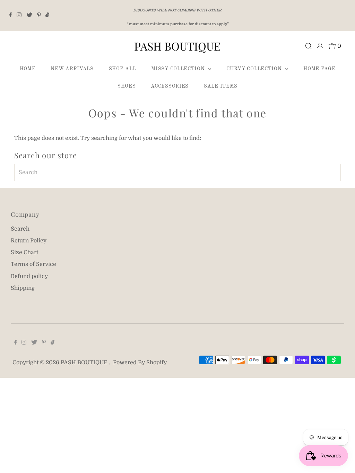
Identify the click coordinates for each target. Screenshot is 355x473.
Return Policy (28, 241)
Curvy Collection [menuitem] (254, 68)
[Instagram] (19, 15)
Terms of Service (33, 264)
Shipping (23, 288)
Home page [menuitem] (319, 68)
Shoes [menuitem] (127, 86)
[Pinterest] (39, 15)
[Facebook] (10, 15)
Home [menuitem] (28, 68)
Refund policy (29, 276)
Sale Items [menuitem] (220, 86)
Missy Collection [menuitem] (178, 68)
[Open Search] (308, 46)
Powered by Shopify (140, 362)
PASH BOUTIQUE (177, 45)
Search (20, 229)
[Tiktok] (47, 15)
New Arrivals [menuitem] (72, 68)
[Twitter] (29, 15)
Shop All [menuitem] (122, 68)
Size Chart (24, 252)
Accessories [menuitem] (170, 86)
